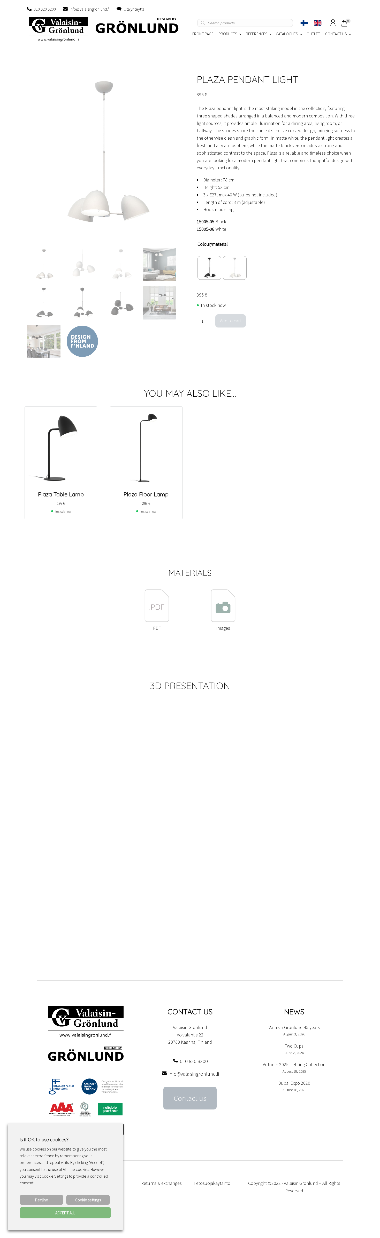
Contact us (190, 1098)
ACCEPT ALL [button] (65, 1212)
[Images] (223, 621)
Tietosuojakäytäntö (211, 1183)
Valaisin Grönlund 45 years (294, 1027)
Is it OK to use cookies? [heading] (44, 1140)
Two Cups (294, 1046)
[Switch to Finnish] (304, 23)
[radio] (209, 267)
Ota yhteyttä (134, 9)
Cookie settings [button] (88, 1199)
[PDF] (157, 621)
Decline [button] (41, 1199)
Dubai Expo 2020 (294, 1083)
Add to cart (230, 321)
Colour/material (212, 244)
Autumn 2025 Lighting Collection (294, 1065)
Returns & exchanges (161, 1183)
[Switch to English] (317, 23)
